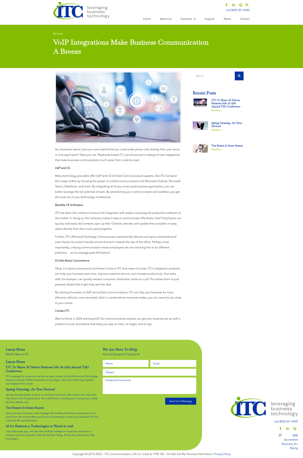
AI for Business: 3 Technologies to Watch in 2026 (39, 426)
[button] (247, 5)
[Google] (241, 5)
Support (210, 19)
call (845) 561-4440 (238, 10)
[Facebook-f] (226, 5)
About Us (165, 19)
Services (58, 34)
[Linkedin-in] (233, 5)
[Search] (239, 76)
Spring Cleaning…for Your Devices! (226, 124)
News (227, 19)
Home (147, 19)
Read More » (216, 110)
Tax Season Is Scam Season (227, 145)
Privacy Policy (222, 454)
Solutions (186, 19)
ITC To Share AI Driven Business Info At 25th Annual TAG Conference (225, 103)
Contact (245, 19)
